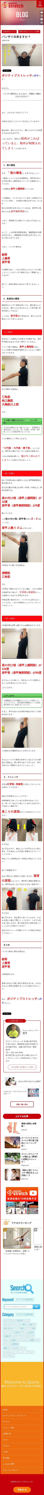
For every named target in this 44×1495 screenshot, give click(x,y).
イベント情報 (30, 1328)
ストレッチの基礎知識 (11, 1344)
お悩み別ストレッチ (9, 31)
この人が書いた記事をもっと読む (22, 1067)
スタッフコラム (9, 1320)
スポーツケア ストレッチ (12, 1324)
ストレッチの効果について (12, 1340)
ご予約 (5, 1452)
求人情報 (6, 1458)
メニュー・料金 (8, 1428)
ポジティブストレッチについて (23, 1336)
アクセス (6, 1446)
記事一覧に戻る (22, 1104)
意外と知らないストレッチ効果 (29, 31)
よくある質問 (29, 1332)
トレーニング (8, 1332)
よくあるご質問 (8, 1464)
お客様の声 (7, 1336)
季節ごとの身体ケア (29, 1324)
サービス (6, 1422)
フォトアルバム (9, 1356)
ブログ (5, 1440)
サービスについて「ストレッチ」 (14, 1352)
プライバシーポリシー (11, 1470)
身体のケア (18, 1332)
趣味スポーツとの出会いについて (14, 1348)
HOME (5, 1410)
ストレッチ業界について (31, 1340)
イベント (30, 1352)
